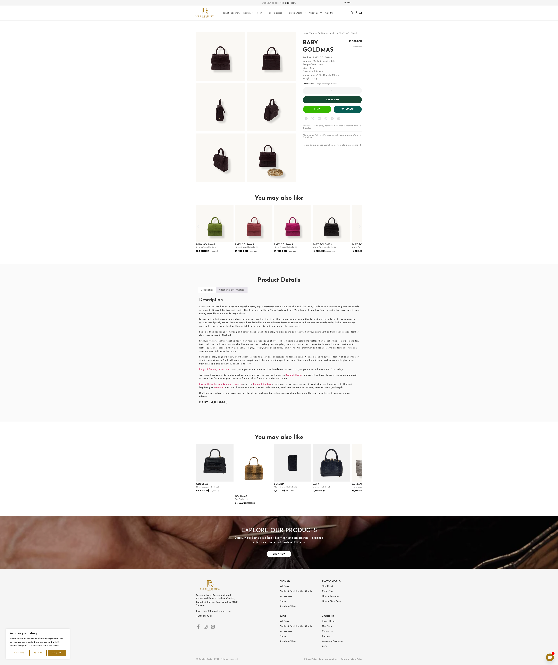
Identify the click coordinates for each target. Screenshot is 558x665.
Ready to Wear (288, 606)
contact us (219, 388)
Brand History (329, 621)
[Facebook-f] (198, 626)
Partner (326, 636)
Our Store (330, 13)
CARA (316, 484)
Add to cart (332, 100)
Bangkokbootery (231, 13)
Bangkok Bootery (294, 375)
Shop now (290, 3)
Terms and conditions (328, 659)
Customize (19, 653)
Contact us (327, 631)
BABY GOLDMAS (205, 244)
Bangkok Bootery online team (214, 369)
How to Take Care (331, 601)
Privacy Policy (310, 659)
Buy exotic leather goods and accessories (220, 384)
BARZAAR (357, 484)
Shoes (283, 601)
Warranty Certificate (332, 641)
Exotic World (295, 13)
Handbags (333, 33)
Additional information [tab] (232, 290)
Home (305, 33)
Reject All (38, 653)
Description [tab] (207, 290)
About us (313, 13)
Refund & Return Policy (351, 659)
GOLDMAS (202, 484)
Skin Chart (327, 586)
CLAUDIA (279, 484)
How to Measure (330, 596)
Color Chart (328, 591)
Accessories (286, 596)
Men (259, 13)
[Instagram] (205, 626)
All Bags (323, 33)
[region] (38, 644)
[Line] (213, 626)
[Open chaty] (550, 657)
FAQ (324, 647)
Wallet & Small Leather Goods (296, 591)
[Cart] (360, 12)
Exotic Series (275, 13)
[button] (306, 118)
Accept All (56, 653)
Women (247, 13)
